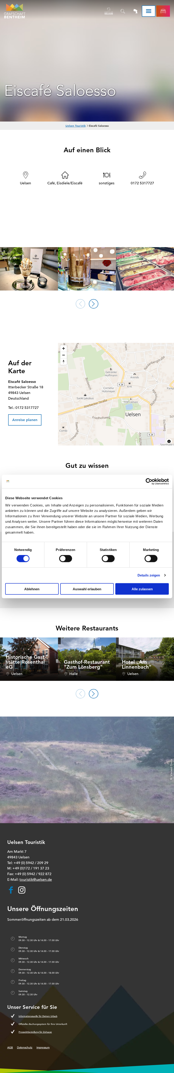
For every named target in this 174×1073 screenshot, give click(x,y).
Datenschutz (24, 1047)
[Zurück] (80, 304)
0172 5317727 (142, 183)
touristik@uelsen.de (35, 879)
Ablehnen (31, 589)
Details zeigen (149, 575)
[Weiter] (93, 304)
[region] (116, 394)
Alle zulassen (142, 589)
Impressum (43, 1047)
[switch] (65, 558)
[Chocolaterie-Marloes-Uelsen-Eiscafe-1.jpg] (87, 269)
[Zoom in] (63, 348)
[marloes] (29, 269)
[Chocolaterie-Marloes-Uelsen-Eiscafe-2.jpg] (145, 269)
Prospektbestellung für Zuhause (35, 1032)
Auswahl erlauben (87, 589)
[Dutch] (108, 11)
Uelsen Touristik (75, 125)
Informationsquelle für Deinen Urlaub (38, 1016)
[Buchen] (163, 11)
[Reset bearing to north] (63, 361)
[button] (24, 420)
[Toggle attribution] (169, 441)
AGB (10, 1047)
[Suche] (122, 11)
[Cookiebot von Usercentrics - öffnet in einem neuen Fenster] (149, 481)
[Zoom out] (63, 355)
